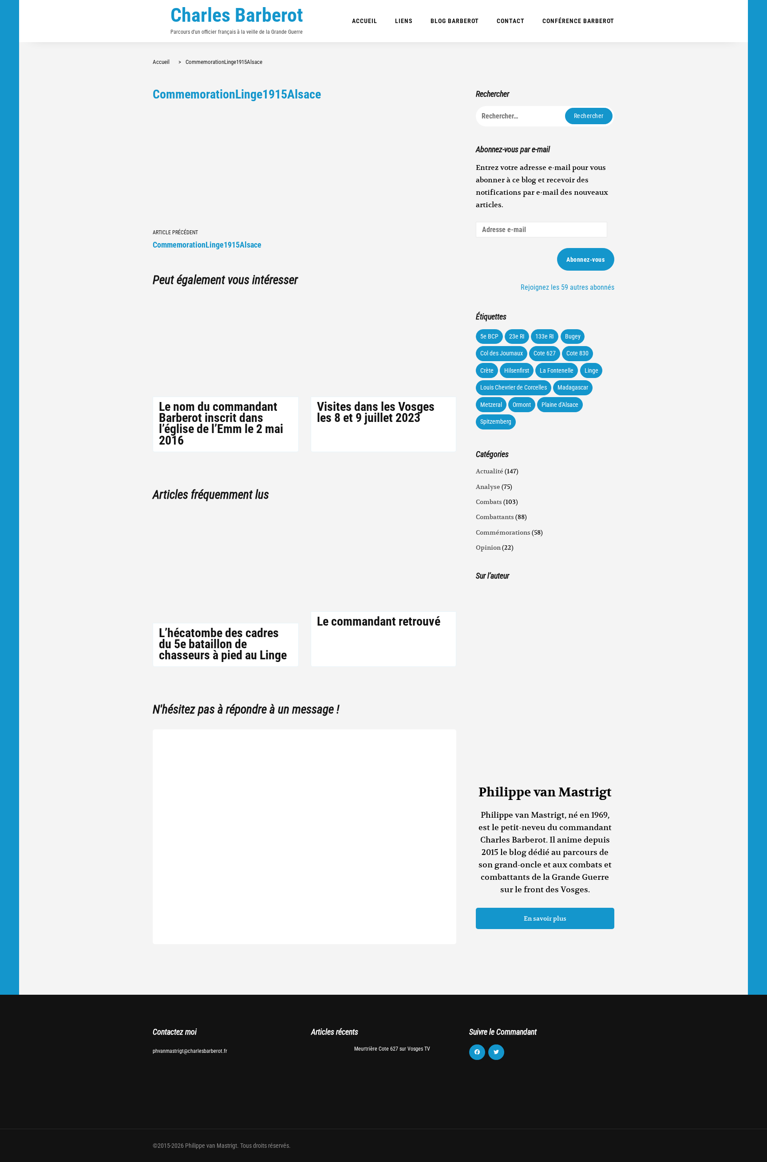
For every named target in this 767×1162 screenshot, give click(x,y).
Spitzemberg (495, 421)
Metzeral (491, 404)
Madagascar (572, 387)
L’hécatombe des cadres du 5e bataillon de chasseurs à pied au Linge (223, 644)
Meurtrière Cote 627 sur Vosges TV (392, 1049)
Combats (489, 502)
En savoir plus (545, 918)
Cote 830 (577, 353)
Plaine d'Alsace (560, 404)
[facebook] (477, 1052)
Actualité (489, 471)
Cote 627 (545, 353)
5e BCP (489, 336)
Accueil (364, 20)
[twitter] (496, 1052)
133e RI (544, 336)
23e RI (517, 336)
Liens (404, 20)
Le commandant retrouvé (378, 621)
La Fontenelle (556, 370)
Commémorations (503, 532)
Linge (591, 370)
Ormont (522, 404)
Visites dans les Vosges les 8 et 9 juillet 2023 (376, 412)
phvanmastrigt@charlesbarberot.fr (190, 1051)
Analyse (488, 487)
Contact (511, 20)
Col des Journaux (501, 353)
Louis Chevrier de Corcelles (513, 387)
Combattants (495, 517)
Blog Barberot (455, 20)
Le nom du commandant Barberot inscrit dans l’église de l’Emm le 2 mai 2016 (221, 423)
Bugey (573, 336)
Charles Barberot (236, 15)
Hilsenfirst (516, 370)
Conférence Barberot (578, 20)
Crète (487, 370)
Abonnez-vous (585, 259)
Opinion (488, 547)
